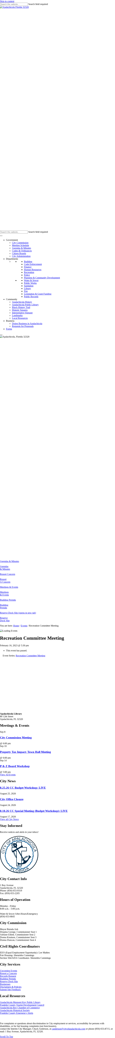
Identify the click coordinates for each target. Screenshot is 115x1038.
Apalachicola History (22, 302)
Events (24, 625)
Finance (27, 267)
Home (16, 625)
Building (28, 261)
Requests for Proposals (23, 326)
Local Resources (20, 318)
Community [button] (11, 299)
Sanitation (28, 286)
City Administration (21, 256)
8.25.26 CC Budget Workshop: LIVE (23, 787)
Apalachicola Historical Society (15, 1010)
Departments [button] (12, 259)
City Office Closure (11, 799)
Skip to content (7, 1)
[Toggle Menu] (1, 235)
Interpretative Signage (22, 312)
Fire (26, 291)
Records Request (8, 976)
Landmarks (17, 315)
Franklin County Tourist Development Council (22, 1005)
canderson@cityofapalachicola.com (68, 1029)
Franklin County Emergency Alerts (16, 1013)
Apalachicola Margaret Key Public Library (20, 1002)
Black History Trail (21, 307)
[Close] (1, 334)
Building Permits (4, 606)
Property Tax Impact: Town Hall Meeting (25, 751)
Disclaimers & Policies (10, 987)
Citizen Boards (19, 253)
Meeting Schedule (20, 245)
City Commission (20, 242)
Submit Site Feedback (10, 989)
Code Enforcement (33, 264)
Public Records (31, 296)
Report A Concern (5, 580)
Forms (9, 329)
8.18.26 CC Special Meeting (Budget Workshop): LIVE (34, 810)
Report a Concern (8, 973)
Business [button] (10, 321)
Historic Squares (20, 310)
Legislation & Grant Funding (37, 294)
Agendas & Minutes (21, 248)
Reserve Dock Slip (5, 619)
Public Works (30, 283)
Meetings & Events (4, 593)
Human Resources (32, 269)
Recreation (29, 272)
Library (27, 288)
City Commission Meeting (16, 737)
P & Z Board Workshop (15, 766)
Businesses (5, 984)
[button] (6, 1036)
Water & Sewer (31, 280)
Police (27, 275)
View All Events (8, 774)
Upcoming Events (8, 970)
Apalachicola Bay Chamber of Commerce (20, 1007)
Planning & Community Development (42, 277)
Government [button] (12, 240)
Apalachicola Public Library (25, 304)
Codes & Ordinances (22, 250)
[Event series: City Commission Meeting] (12, 743)
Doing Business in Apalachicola (27, 323)
